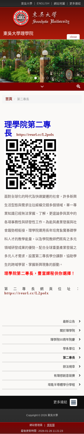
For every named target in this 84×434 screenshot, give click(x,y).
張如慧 (51, 425)
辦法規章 (69, 366)
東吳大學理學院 (18, 33)
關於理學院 (67, 330)
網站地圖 (59, 3)
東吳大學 (26, 3)
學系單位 (69, 348)
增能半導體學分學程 (61, 384)
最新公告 (69, 321)
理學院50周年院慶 (62, 339)
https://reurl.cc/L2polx (35, 134)
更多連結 (75, 3)
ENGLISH (43, 3)
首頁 (8, 99)
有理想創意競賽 (64, 375)
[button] (4, 61)
